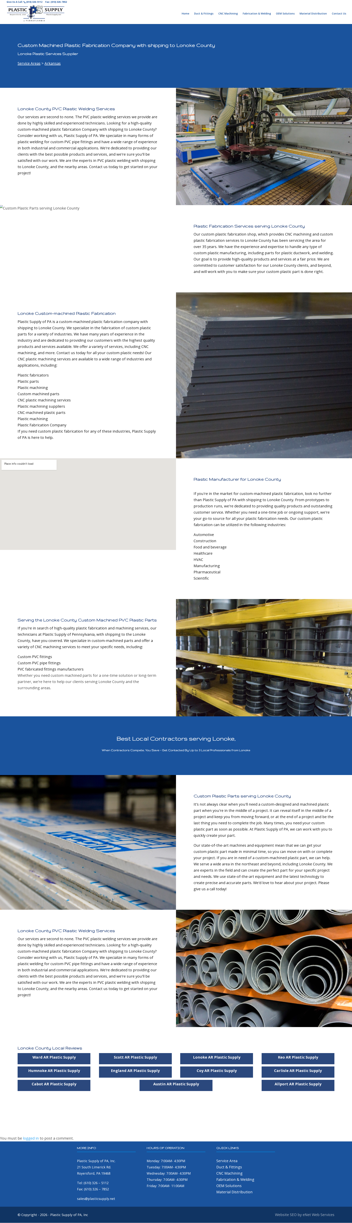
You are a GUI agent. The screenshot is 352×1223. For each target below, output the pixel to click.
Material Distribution (313, 13)
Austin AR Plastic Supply (176, 1083)
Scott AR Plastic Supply (135, 1057)
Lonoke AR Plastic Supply (216, 1057)
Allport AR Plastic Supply (298, 1083)
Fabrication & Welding (257, 13)
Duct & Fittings (203, 13)
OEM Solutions (285, 13)
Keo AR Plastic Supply (298, 1057)
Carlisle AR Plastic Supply (298, 1070)
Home (185, 13)
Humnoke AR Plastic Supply (54, 1070)
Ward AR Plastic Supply (54, 1057)
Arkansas (53, 63)
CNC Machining (228, 13)
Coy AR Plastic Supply (217, 1070)
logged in (31, 1138)
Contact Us (339, 13)
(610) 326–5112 (34, 1)
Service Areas (29, 63)
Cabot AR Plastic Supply (54, 1083)
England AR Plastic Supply (135, 1070)
